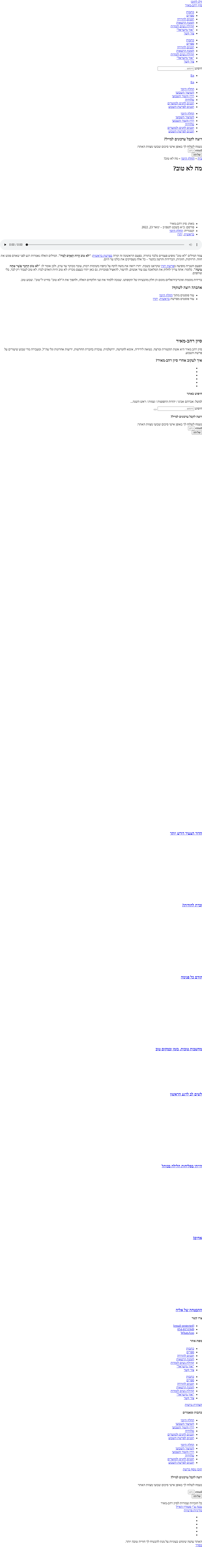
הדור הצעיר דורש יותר (186, 833)
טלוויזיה (189, 99)
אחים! (197, 1238)
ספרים (190, 15)
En (192, 75)
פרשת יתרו (167, 266)
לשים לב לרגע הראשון (186, 1094)
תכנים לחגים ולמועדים (180, 103)
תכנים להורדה (185, 19)
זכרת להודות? (192, 905)
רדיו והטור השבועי (183, 96)
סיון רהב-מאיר (193, 5)
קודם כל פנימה (191, 977)
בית (200, 158)
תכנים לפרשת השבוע (181, 106)
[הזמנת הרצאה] (157, 488)
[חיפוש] (155, 409)
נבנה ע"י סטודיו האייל (189, 1506)
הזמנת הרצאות (185, 22)
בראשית (189, 234)
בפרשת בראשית (102, 255)
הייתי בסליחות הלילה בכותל (182, 1166)
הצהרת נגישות (193, 1404)
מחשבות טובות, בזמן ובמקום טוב (179, 1049)
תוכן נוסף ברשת (192, 1469)
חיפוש (198, 68)
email (198, 150)
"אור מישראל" (185, 29)
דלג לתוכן (196, 1)
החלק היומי (187, 89)
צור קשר (189, 33)
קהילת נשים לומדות (182, 26)
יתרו (179, 234)
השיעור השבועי (185, 92)
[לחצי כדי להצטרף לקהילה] (163, 610)
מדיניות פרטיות (193, 1510)
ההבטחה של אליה (189, 1310)
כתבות (190, 12)
